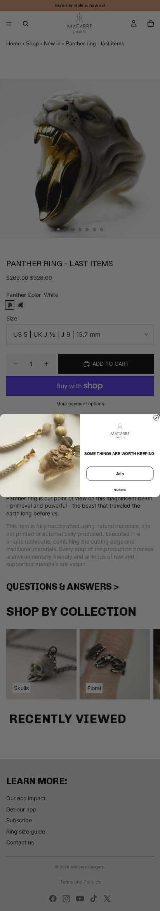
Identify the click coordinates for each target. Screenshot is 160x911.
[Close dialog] (156, 417)
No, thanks (120, 489)
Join (120, 474)
